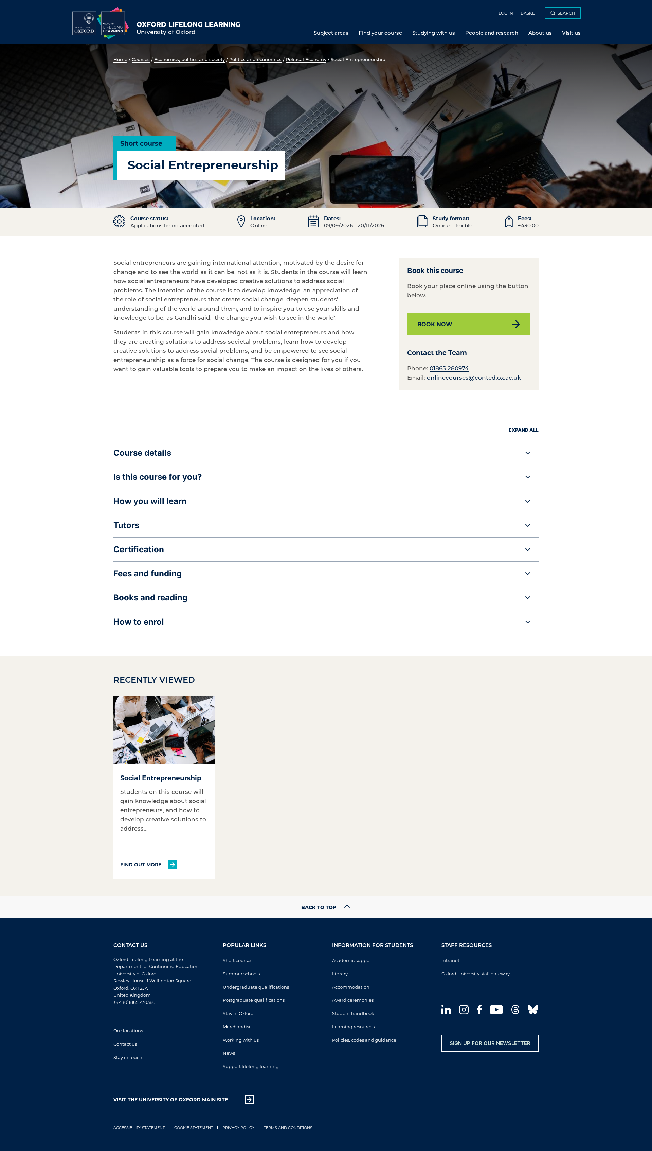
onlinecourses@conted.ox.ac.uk (474, 377)
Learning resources (353, 1026)
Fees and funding (147, 573)
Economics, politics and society (189, 59)
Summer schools (241, 973)
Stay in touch (127, 1057)
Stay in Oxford (238, 1013)
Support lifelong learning (251, 1066)
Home (120, 59)
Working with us (241, 1040)
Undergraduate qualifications (256, 987)
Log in (506, 13)
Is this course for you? (157, 477)
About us (540, 32)
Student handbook (353, 1013)
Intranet (450, 960)
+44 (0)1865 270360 (134, 1002)
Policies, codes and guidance (364, 1040)
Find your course (380, 32)
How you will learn (150, 501)
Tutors (126, 525)
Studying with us (433, 32)
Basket (529, 13)
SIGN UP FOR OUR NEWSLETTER (490, 1043)
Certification (138, 549)
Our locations (128, 1030)
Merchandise (237, 1026)
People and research (491, 32)
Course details (142, 453)
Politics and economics (255, 59)
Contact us (125, 1044)
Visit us (571, 32)
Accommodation (350, 987)
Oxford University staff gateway (475, 973)
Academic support (352, 960)
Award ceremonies (353, 1000)
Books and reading (150, 598)
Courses (141, 59)
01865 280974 (449, 368)
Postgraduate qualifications (254, 1000)
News (229, 1053)
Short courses (237, 960)
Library (340, 973)
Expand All (524, 430)
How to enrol (138, 622)
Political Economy (306, 59)
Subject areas (331, 32)
